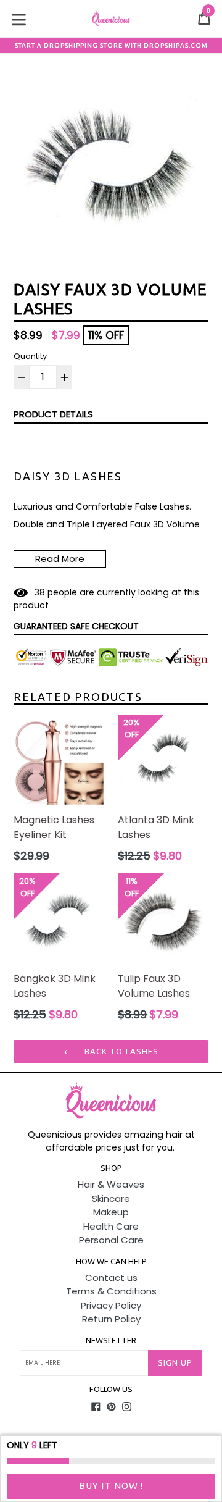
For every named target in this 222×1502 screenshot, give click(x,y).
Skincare (111, 1198)
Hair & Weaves (111, 1184)
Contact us (111, 1277)
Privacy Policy (111, 1305)
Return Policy (111, 1318)
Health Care (111, 1226)
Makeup (111, 1212)
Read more (59, 558)
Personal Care (111, 1239)
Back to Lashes (120, 1051)
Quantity (30, 356)
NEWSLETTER (111, 1340)
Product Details (53, 414)
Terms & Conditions (111, 1291)
